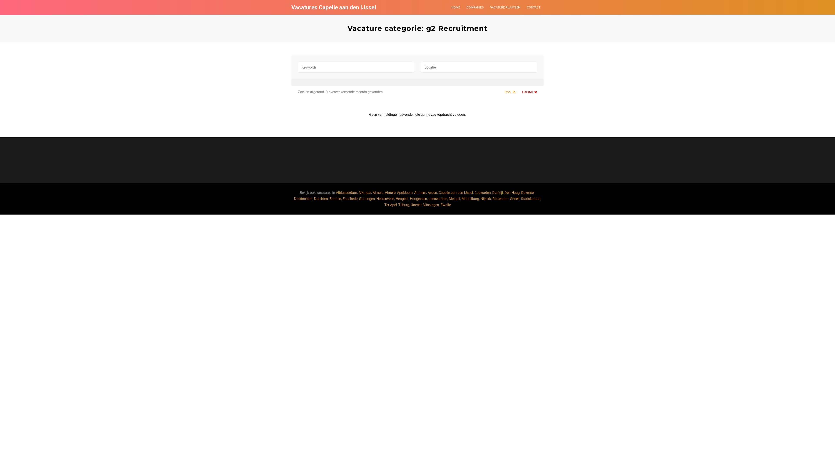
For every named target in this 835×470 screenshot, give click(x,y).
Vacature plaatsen (505, 7)
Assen (432, 193)
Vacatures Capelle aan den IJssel (333, 7)
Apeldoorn (405, 193)
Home (455, 7)
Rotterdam (501, 199)
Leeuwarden (438, 199)
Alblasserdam (346, 193)
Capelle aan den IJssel (456, 193)
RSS (508, 92)
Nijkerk (486, 199)
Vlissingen (431, 205)
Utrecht (416, 205)
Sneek (514, 199)
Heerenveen (385, 199)
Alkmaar (365, 193)
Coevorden (482, 193)
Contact (533, 7)
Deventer (527, 193)
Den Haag (512, 193)
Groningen (367, 199)
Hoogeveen (418, 199)
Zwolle (446, 205)
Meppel (454, 199)
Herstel (527, 92)
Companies (475, 7)
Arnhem (420, 193)
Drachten (321, 199)
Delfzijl (497, 193)
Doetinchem (303, 199)
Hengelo (402, 199)
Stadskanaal (530, 199)
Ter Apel (390, 205)
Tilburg (403, 205)
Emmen (335, 199)
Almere (390, 193)
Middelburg (470, 199)
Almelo (378, 193)
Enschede (350, 199)
